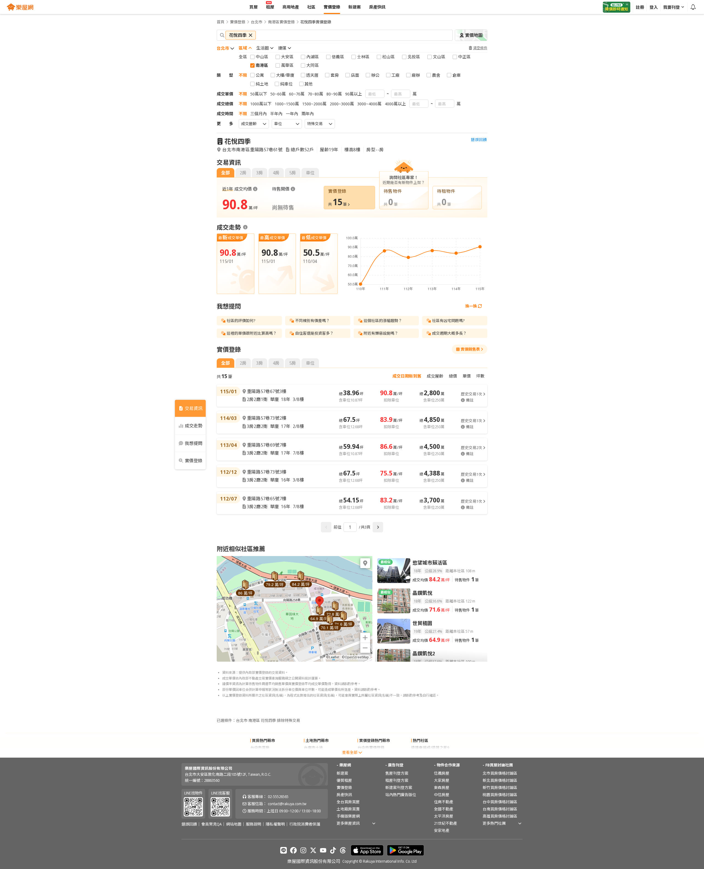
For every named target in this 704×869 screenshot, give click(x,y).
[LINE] (283, 850)
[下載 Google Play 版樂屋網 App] (405, 850)
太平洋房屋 (443, 816)
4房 (276, 173)
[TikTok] (333, 850)
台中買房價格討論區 (500, 801)
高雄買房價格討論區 (500, 816)
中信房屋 (441, 794)
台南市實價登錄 (371, 754)
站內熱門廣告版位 (400, 794)
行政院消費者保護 (304, 824)
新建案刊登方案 (398, 787)
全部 (225, 173)
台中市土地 (313, 754)
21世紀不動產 (445, 823)
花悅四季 (237, 141)
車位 (310, 173)
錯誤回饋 (479, 140)
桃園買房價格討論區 (500, 794)
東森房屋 (441, 787)
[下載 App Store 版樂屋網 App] (367, 850)
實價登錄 (237, 22)
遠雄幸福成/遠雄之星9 (430, 747)
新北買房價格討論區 (500, 780)
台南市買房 (260, 754)
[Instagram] (303, 850)
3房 (259, 173)
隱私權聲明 (275, 824)
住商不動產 (443, 801)
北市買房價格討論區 (500, 773)
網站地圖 (233, 824)
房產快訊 (344, 794)
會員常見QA (211, 824)
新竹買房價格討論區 (500, 787)
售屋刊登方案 (396, 773)
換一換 (471, 306)
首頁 (220, 22)
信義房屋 (441, 773)
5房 (292, 173)
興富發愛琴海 (422, 754)
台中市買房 (260, 747)
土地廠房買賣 (348, 809)
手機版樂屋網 (348, 816)
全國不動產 (443, 809)
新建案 (342, 773)
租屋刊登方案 (396, 780)
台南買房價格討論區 (500, 809)
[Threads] (343, 850)
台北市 (256, 22)
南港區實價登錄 (281, 22)
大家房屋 (441, 780)
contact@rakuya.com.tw (287, 803)
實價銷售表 (470, 349)
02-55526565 (278, 796)
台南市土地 (313, 747)
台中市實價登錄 (371, 747)
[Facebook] (293, 850)
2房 (243, 173)
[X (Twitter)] (313, 850)
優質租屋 (344, 780)
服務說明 (253, 824)
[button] (319, 601)
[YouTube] (323, 850)
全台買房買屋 (348, 801)
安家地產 (441, 830)
